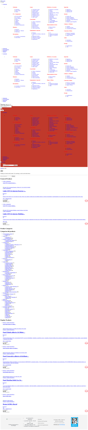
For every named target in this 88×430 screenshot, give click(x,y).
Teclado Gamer (8, 270)
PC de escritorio (6, 49)
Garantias (40, 419)
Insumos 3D (68, 16)
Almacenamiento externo (7, 233)
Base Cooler (7, 296)
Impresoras (68, 9)
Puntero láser (51, 22)
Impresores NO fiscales (9, 246)
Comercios (5, 242)
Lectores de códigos (36, 38)
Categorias (5, 4)
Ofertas (4, 299)
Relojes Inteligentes (53, 18)
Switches (34, 23)
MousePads (51, 17)
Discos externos (52, 27)
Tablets (50, 19)
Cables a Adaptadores (36, 21)
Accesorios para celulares (71, 28)
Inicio (1, 168)
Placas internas (18, 18)
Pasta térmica (17, 37)
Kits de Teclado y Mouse (54, 12)
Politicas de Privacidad (42, 421)
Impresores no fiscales (36, 37)
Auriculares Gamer (36, 9)
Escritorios (7, 278)
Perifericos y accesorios (53, 9)
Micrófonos (51, 16)
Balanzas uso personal (53, 33)
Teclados (51, 11)
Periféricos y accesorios (7, 306)
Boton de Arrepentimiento (43, 425)
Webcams (51, 13)
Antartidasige (62, 424)
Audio (4, 236)
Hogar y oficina (6, 274)
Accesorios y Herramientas (10, 272)
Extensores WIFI (35, 24)
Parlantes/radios (69, 41)
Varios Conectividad (9, 257)
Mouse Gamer (35, 11)
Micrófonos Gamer (36, 14)
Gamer (4, 261)
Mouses (50, 10)
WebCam (7, 317)
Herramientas (5, 271)
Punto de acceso (8, 254)
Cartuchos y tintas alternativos (72, 19)
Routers (33, 22)
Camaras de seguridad (9, 277)
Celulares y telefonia (7, 239)
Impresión (5, 281)
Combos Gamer (35, 16)
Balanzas (34, 32)
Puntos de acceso (35, 27)
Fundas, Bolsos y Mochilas (10, 297)
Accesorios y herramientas (20, 36)
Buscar (16, 165)
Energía (4, 258)
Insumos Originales (70, 17)
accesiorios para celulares (10, 240)
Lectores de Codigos (9, 247)
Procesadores (17, 23)
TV (50, 32)
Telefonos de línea (69, 27)
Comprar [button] (86, 200)
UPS (67, 46)
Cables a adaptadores (7, 181)
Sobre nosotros (41, 423)
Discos (16, 19)
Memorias (17, 22)
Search (4, 164)
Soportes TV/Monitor (9, 294)
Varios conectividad (36, 28)
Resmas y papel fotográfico (71, 21)
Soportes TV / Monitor (19, 30)
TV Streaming (52, 20)
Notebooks (17, 9)
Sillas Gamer (34, 17)
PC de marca (17, 17)
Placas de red (7, 253)
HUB (6, 307)
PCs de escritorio (18, 16)
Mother (16, 21)
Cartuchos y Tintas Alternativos (11, 286)
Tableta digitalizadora (53, 21)
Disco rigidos (7, 301)
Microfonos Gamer (8, 266)
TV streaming (7, 316)
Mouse (6, 311)
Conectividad (5, 250)
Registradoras (34, 39)
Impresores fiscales (35, 36)
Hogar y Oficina (69, 35)
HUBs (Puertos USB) (53, 14)
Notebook (7, 298)
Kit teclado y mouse (9, 309)
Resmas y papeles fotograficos (11, 291)
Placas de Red (35, 26)
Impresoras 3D (69, 11)
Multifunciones (69, 10)
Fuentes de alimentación (19, 24)
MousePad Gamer (35, 12)
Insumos (4, 285)
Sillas (50, 36)
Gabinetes (17, 20)
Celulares (68, 26)
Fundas (16, 11)
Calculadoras (7, 276)
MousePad (7, 312)
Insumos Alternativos (70, 18)
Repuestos (68, 20)
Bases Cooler (18, 10)
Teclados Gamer (35, 10)
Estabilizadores (69, 45)
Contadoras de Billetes (70, 34)
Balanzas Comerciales (70, 33)
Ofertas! (4, 51)
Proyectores (17, 31)
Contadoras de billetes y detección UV (12, 244)
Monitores (17, 29)
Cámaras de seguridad (53, 35)
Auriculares (68, 40)
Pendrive (51, 28)
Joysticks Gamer (35, 13)
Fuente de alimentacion (9, 302)
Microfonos (7, 310)
